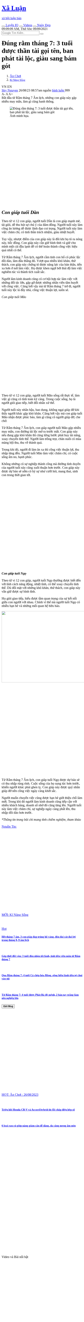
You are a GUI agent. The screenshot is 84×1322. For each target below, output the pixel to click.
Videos (27, 25)
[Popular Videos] (20, 26)
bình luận (58, 90)
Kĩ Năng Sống (17, 79)
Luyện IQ (11, 25)
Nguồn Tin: (9, 826)
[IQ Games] (3, 26)
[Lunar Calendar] (34, 26)
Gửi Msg (8, 1006)
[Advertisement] (42, 163)
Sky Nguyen (10, 90)
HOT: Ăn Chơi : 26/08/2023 (20, 1094)
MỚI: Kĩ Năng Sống (15, 914)
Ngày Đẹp (43, 25)
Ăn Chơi (15, 76)
